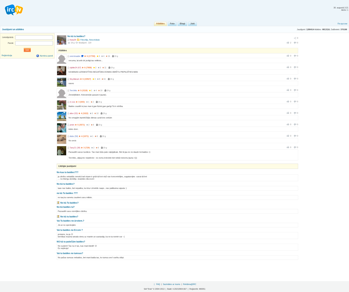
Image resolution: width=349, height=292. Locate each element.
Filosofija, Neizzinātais (90, 40)
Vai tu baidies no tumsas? (70, 253)
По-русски (342, 24)
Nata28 (73, 40)
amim (72, 125)
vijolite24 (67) (75, 67)
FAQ (158, 284)
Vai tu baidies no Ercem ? (70, 230)
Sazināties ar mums (171, 284)
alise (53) (74, 113)
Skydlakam (74, 79)
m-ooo (72, 102)
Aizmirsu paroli (46, 56)
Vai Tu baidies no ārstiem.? (70, 221)
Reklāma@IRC (189, 284)
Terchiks (73, 90)
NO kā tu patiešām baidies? (71, 241)
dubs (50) (74, 136)
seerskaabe (75, 56)
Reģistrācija (7, 55)
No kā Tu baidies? (69, 203)
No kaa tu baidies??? (67, 172)
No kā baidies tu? (66, 207)
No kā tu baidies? (66, 184)
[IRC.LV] (11, 9)
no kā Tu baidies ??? (67, 193)
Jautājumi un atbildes (13, 29)
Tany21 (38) (75, 148)
